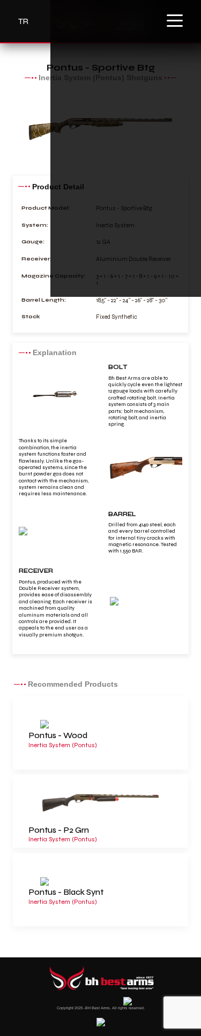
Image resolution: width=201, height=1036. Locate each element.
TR (23, 21)
